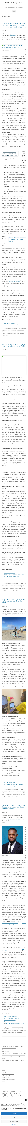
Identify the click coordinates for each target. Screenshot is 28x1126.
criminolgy (12, 1028)
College (21, 1027)
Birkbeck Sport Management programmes (14, 574)
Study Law (15, 333)
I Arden (6, 335)
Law (12, 1030)
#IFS (6, 1028)
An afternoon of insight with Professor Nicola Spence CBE (14, 1053)
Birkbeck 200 (15, 1093)
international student (9, 330)
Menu (14, 11)
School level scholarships (10, 1020)
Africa (8, 1028)
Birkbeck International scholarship (10, 923)
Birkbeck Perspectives (14, 3)
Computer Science (5, 791)
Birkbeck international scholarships (12, 576)
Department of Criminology (10, 1016)
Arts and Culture (20, 1091)
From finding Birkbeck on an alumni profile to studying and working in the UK (13, 601)
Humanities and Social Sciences (8, 1079)
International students (19, 330)
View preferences (14, 1121)
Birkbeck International (9, 573)
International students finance (11, 1018)
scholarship (11, 1032)
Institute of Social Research (7, 1075)
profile (7, 1032)
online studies (20, 1030)
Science (3, 1081)
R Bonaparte (17, 1034)
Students (22, 328)
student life (17, 1032)
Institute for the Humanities (8, 1074)
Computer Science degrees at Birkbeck (13, 784)
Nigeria (3, 332)
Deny (14, 1117)
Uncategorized (15, 583)
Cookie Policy (13, 1124)
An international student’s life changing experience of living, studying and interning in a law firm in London (14, 25)
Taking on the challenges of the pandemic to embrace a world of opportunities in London (14, 807)
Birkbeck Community (7, 1097)
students (21, 332)
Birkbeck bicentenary (11, 1095)
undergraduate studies (17, 794)
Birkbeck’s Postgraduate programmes (15, 1023)
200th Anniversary (9, 1091)
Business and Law (16, 328)
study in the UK (10, 333)
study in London (9, 588)
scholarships (16, 332)
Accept (14, 1113)
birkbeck (5, 1093)
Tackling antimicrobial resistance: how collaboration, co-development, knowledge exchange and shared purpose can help (14, 1056)
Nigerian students (9, 332)
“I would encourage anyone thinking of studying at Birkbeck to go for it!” (13, 345)
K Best (17, 796)
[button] (26, 1100)
